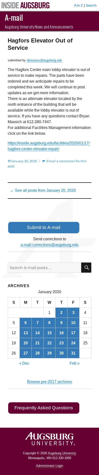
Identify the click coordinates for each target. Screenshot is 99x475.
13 (26, 333)
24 (73, 343)
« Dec (24, 363)
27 (26, 353)
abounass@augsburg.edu (44, 60)
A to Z (78, 5)
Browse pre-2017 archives (49, 382)
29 (49, 353)
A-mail (14, 17)
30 (61, 353)
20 (26, 343)
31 (73, 353)
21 (37, 343)
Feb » (75, 363)
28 (37, 353)
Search (91, 5)
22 (49, 343)
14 (37, 333)
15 (49, 333)
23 (61, 343)
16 (61, 333)
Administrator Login (49, 466)
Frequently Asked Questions (43, 407)
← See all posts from (43, 190)
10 (73, 323)
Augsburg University (62, 453)
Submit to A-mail (43, 227)
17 (73, 333)
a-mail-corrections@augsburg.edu (50, 245)
